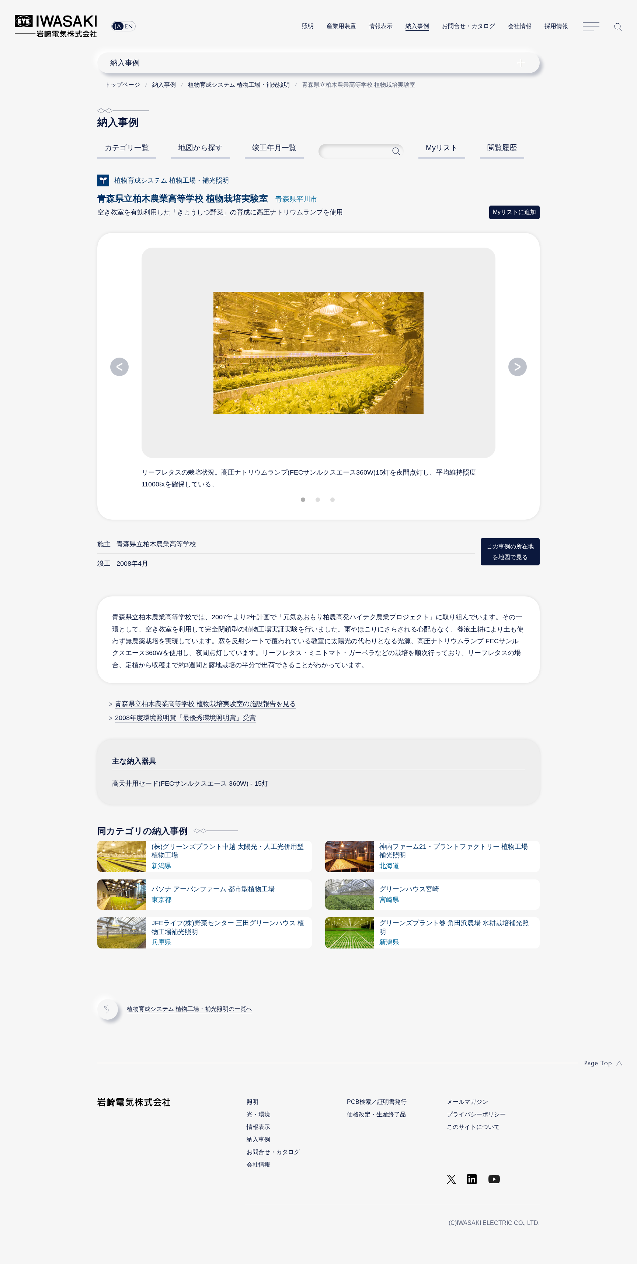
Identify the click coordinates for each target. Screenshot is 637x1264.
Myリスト (442, 148)
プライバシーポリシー (476, 1114)
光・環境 (258, 1114)
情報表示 (381, 26)
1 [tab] (303, 501)
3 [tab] (333, 501)
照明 (308, 26)
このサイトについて (473, 1127)
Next (517, 367)
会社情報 (520, 26)
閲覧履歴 (502, 148)
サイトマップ (591, 27)
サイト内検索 (618, 26)
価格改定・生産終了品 (376, 1114)
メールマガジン (467, 1102)
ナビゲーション (314, 62)
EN (129, 26)
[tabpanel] (318, 368)
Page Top (598, 1063)
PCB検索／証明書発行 (377, 1102)
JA (118, 26)
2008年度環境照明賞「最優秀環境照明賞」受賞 (185, 717)
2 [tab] (318, 501)
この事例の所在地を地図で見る (510, 551)
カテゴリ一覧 (127, 148)
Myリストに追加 (514, 212)
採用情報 (556, 26)
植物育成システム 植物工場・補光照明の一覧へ (189, 1009)
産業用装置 (341, 26)
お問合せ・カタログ (468, 26)
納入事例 (417, 26)
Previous (119, 367)
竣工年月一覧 (274, 148)
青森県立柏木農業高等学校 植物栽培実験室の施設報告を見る (205, 703)
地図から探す (200, 148)
